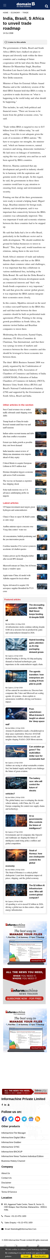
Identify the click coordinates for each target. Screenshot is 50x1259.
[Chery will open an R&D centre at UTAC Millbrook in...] (42, 519)
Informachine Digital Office (13, 1137)
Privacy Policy (7, 1187)
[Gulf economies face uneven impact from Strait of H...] (41, 474)
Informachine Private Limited (20, 1240)
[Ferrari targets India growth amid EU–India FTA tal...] (41, 444)
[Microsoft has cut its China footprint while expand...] (42, 567)
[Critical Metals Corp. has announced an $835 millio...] (41, 465)
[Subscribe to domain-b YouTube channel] (17, 1119)
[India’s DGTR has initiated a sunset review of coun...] (41, 455)
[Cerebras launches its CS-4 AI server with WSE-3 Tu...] (42, 548)
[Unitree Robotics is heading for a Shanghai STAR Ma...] (42, 558)
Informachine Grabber (11, 1142)
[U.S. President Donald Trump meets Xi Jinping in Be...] (41, 425)
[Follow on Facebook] (4, 1119)
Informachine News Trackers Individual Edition (22, 1156)
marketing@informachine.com (23, 1229)
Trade (25, 13)
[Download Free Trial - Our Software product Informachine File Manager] (25, 943)
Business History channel (13, 1161)
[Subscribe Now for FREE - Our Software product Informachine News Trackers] (25, 986)
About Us (5, 1173)
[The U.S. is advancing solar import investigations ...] (41, 493)
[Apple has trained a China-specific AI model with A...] (42, 577)
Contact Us (6, 1178)
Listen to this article (17, 42)
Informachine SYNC (10, 1147)
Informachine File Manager (13, 1133)
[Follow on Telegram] (24, 1119)
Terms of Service (9, 1192)
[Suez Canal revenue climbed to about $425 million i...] (41, 413)
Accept (25, 1256)
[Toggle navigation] (4, 5)
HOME (5, 13)
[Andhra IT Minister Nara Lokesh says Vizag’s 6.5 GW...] (42, 528)
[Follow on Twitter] (10, 1119)
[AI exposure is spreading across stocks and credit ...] (42, 538)
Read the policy (40, 1256)
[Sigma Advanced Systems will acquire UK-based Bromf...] (42, 589)
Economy (15, 13)
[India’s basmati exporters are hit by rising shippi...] (41, 483)
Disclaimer (6, 1183)
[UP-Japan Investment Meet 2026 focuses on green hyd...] (42, 509)
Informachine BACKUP (11, 1152)
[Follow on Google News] (30, 1119)
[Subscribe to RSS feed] (37, 1119)
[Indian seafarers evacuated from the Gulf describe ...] (41, 435)
